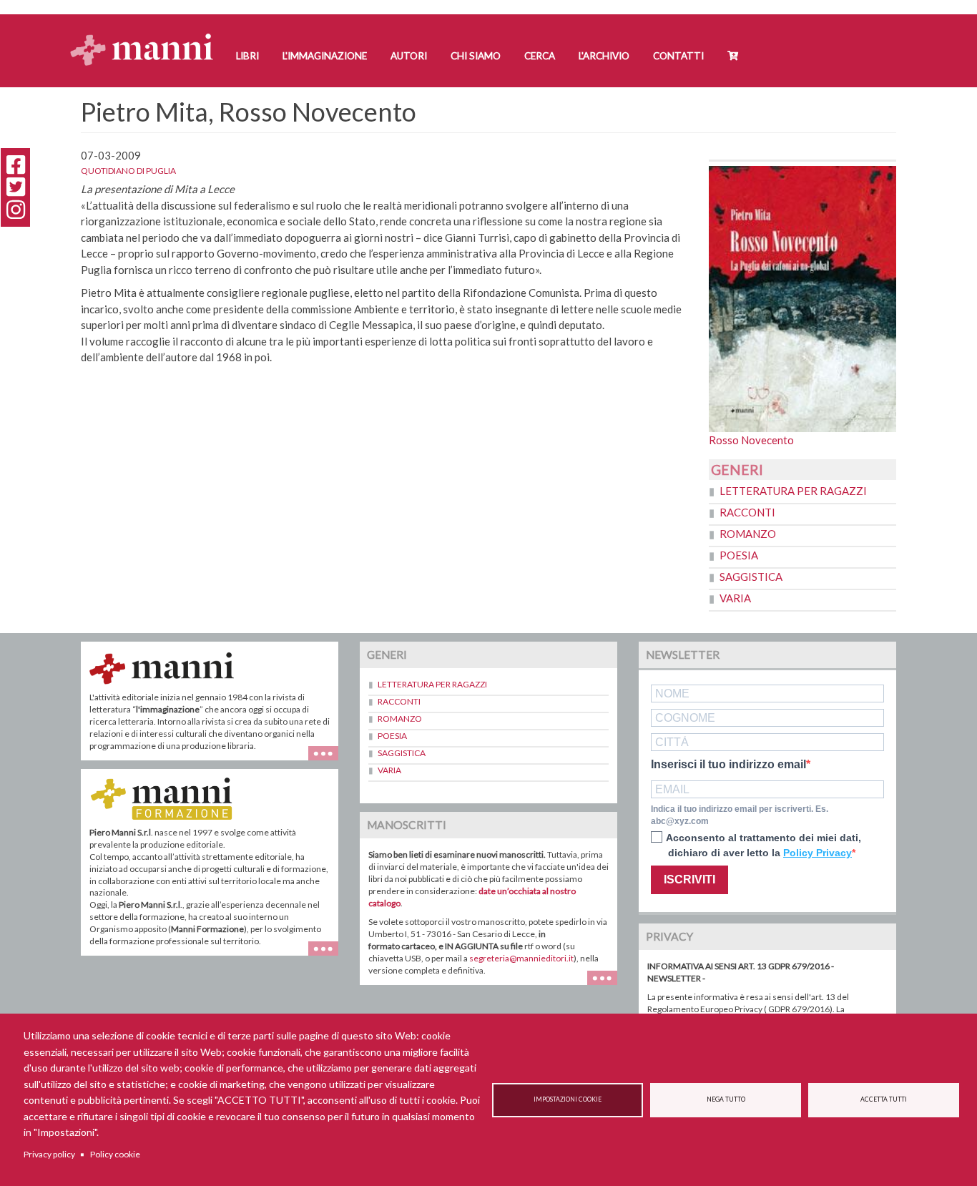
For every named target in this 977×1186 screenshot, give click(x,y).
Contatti (678, 56)
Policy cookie (115, 1154)
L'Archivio (604, 56)
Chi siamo (476, 56)
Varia (735, 598)
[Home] (147, 36)
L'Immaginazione (325, 56)
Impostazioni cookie (568, 1099)
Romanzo (748, 533)
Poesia (739, 555)
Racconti (747, 512)
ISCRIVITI (689, 879)
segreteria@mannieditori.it (521, 958)
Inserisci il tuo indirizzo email (728, 764)
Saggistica (751, 576)
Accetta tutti (883, 1099)
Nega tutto (726, 1099)
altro (329, 955)
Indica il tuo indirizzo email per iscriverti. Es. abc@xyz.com (739, 815)
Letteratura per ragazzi (793, 490)
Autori (409, 56)
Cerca (539, 56)
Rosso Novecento (751, 439)
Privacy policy (49, 1154)
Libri (247, 56)
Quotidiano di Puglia (128, 170)
